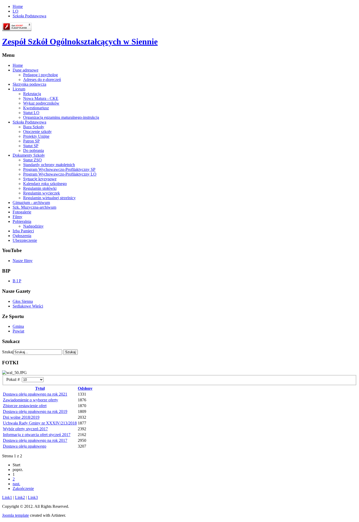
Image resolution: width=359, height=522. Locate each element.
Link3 (33, 497)
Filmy (17, 216)
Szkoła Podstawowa (29, 16)
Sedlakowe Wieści (28, 306)
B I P (17, 281)
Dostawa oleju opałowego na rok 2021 (35, 394)
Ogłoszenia (22, 235)
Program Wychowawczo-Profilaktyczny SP (59, 169)
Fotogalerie (22, 212)
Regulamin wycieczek (41, 193)
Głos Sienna (23, 301)
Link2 (20, 497)
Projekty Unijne (36, 136)
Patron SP (31, 141)
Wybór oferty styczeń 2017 (25, 429)
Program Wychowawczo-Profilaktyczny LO (59, 174)
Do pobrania (33, 150)
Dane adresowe (25, 70)
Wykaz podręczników (41, 103)
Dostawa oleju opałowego (24, 446)
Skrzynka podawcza (29, 84)
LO (15, 11)
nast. (16, 484)
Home (18, 6)
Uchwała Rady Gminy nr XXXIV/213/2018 (40, 423)
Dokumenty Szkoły (29, 155)
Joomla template (15, 515)
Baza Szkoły (33, 127)
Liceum (19, 89)
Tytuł (40, 388)
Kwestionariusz (36, 108)
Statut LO (31, 112)
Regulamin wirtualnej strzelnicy (49, 198)
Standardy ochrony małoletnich (49, 164)
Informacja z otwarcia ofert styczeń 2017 (36, 434)
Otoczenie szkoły (37, 131)
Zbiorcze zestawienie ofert (25, 405)
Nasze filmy (23, 260)
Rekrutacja (32, 93)
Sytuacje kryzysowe (40, 179)
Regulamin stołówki (40, 188)
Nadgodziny (33, 226)
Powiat (18, 331)
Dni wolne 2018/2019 (21, 417)
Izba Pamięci (23, 231)
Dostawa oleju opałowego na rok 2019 (35, 411)
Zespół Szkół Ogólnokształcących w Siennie (80, 41)
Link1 (7, 497)
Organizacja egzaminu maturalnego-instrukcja (61, 117)
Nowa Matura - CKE (40, 98)
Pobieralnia (22, 221)
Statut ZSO (32, 160)
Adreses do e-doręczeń (42, 79)
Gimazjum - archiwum (31, 202)
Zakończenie (23, 488)
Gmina (18, 326)
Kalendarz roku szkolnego (45, 183)
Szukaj (7, 352)
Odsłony (85, 388)
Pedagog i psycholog (40, 75)
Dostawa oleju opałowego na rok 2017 (35, 440)
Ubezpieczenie (25, 240)
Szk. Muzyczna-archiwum (34, 207)
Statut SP (30, 146)
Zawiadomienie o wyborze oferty (30, 400)
